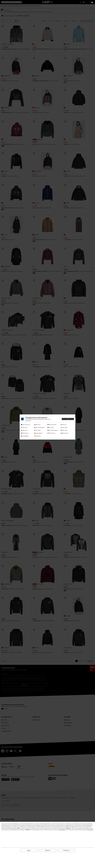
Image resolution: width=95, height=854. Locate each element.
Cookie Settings (62, 829)
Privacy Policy (90, 829)
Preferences (66, 850)
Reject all (47, 850)
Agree (28, 850)
